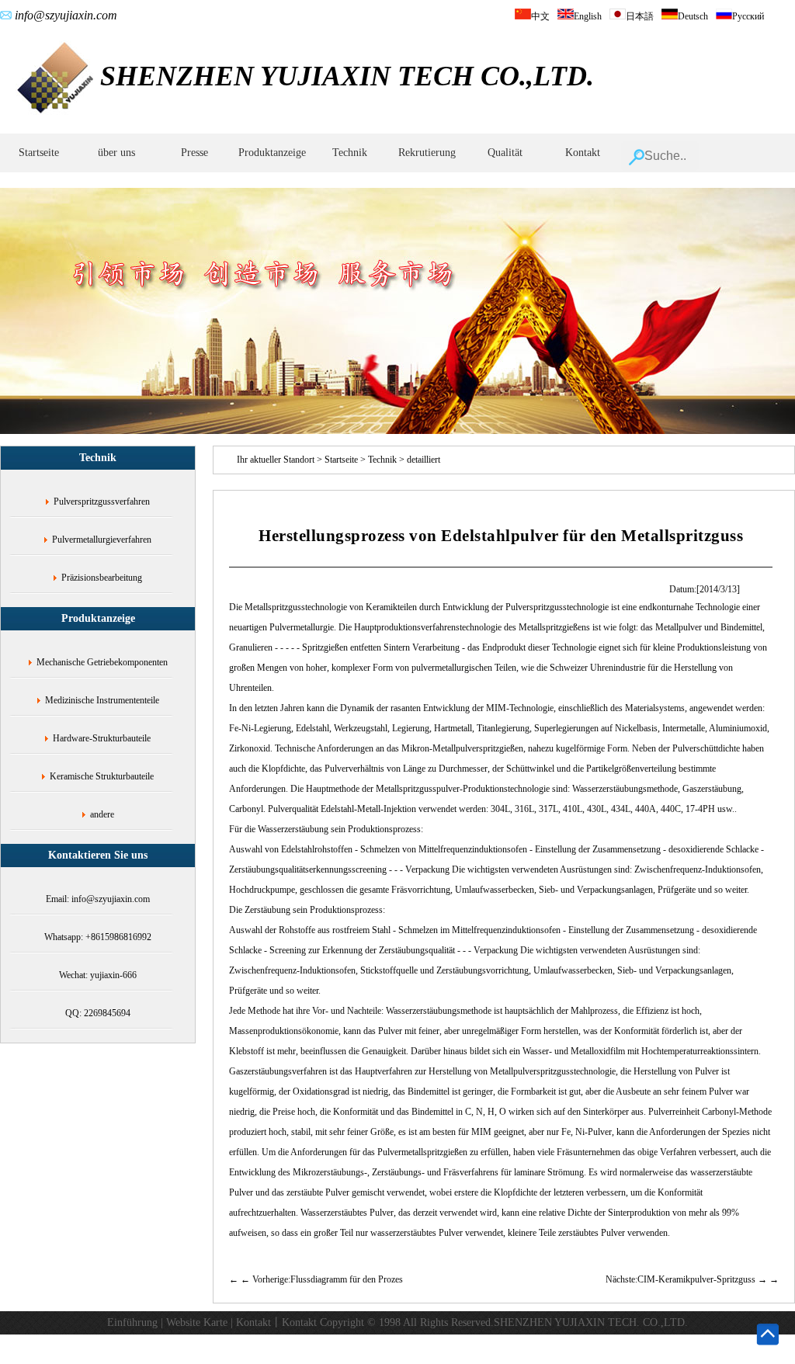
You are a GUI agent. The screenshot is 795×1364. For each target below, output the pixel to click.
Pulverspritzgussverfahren (102, 501)
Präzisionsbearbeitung (101, 577)
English (588, 16)
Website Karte (196, 1322)
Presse (194, 152)
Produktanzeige (272, 152)
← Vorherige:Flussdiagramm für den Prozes (322, 1279)
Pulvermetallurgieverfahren (101, 539)
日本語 (640, 16)
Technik (349, 152)
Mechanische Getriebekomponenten (102, 662)
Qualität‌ (505, 152)
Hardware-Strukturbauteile (102, 738)
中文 (540, 16)
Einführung (132, 1322)
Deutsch (693, 16)
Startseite (39, 152)
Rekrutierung (427, 152)
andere (102, 814)
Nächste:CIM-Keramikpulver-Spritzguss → (687, 1279)
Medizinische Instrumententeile (102, 700)
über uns (116, 152)
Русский (748, 16)
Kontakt (582, 152)
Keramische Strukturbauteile (102, 776)
